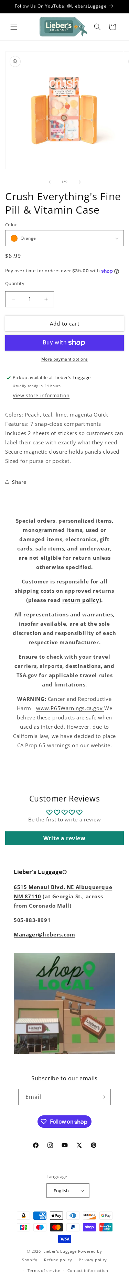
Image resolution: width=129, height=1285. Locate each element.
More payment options (64, 359)
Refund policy (58, 1259)
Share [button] (19, 482)
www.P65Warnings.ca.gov (70, 708)
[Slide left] (49, 182)
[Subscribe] (102, 1097)
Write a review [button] (64, 838)
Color (11, 224)
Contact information (87, 1270)
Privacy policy (93, 1259)
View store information (41, 395)
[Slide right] (79, 182)
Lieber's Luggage (60, 1251)
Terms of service (44, 1270)
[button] (13, 26)
